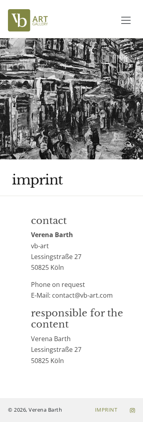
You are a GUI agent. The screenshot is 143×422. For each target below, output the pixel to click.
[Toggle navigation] (126, 20)
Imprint (106, 409)
